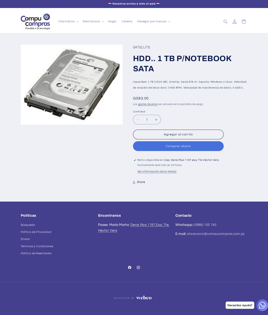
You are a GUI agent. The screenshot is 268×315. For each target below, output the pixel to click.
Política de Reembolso (36, 253)
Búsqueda (28, 225)
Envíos (25, 239)
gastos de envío (148, 104)
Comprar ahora (178, 146)
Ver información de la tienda (157, 171)
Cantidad (139, 111)
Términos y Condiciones (37, 246)
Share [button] (141, 182)
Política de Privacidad (36, 232)
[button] (68, 21)
